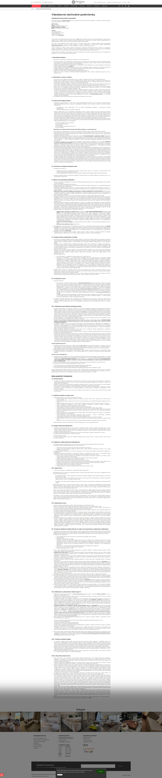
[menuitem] (36, 6)
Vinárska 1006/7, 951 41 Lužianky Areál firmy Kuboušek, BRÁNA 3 (65, 738)
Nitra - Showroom (38, 746)
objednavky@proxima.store (96, 94)
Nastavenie (60, 774)
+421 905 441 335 (62, 740)
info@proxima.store (87, 741)
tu (83, 772)
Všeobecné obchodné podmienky (114, 2)
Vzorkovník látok (37, 744)
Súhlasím (101, 771)
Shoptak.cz (47, 776)
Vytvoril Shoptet (127, 775)
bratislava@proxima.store (64, 741)
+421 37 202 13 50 (87, 740)
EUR (128, 2)
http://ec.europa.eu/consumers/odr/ (69, 615)
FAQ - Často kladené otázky (99, 2)
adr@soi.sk (71, 608)
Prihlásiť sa (120, 766)
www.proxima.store (56, 34)
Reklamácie (36, 743)
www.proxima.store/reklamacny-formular (88, 288)
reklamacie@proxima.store (79, 594)
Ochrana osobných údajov (39, 741)
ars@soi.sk (63, 608)
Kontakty (36, 748)
